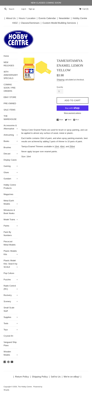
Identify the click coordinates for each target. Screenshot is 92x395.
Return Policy (22, 376)
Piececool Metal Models (10, 243)
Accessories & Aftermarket (11, 127)
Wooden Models (11, 353)
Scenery (11, 301)
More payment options (72, 113)
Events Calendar (47, 18)
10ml (57, 146)
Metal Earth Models (11, 202)
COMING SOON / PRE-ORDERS (10, 87)
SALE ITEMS (9, 110)
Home (6, 56)
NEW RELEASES (9, 64)
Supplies (11, 317)
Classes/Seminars (30, 23)
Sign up (31, 9)
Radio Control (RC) (11, 287)
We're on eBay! (71, 376)
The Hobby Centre (25, 387)
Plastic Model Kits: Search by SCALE (11, 263)
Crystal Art (8, 336)
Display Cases (10, 160)
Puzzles (11, 279)
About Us (11, 18)
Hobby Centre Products (10, 186)
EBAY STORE (10, 97)
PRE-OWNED (10, 103)
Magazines (8, 194)
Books (11, 141)
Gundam (11, 179)
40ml (62, 146)
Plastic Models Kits (11, 252)
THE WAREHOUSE (10, 117)
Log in (23, 9)
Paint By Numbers (8, 233)
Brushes (7, 147)
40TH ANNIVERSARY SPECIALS (11, 75)
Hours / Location (27, 18)
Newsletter (64, 18)
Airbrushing (11, 135)
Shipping (60, 80)
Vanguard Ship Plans (10, 344)
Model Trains (11, 219)
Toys (11, 330)
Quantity (60, 87)
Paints (11, 226)
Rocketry (11, 295)
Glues (11, 172)
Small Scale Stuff (9, 309)
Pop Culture (9, 273)
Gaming (11, 166)
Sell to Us (56, 376)
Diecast (11, 154)
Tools (11, 323)
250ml (72, 146)
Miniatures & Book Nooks (9, 211)
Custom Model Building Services (59, 23)
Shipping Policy (40, 376)
